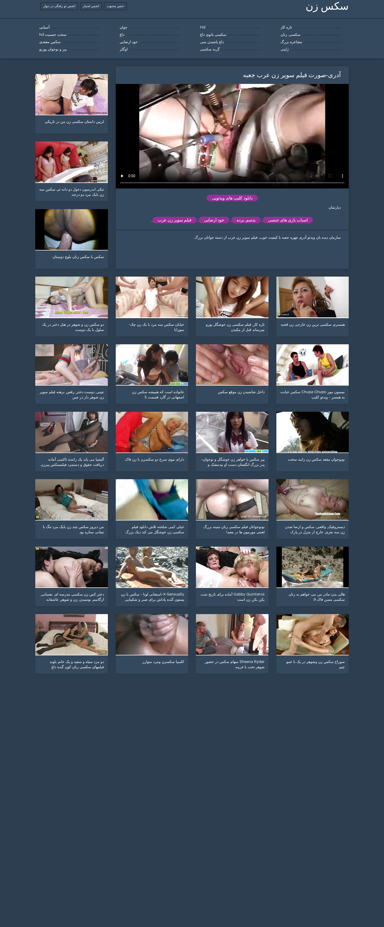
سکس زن (327, 6)
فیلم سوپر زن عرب (174, 220)
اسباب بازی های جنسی (288, 220)
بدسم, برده (246, 220)
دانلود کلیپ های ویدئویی (232, 198)
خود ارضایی (214, 220)
